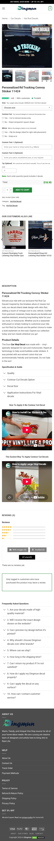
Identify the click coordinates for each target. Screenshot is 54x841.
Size (4, 103)
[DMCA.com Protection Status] (38, 837)
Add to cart (22, 190)
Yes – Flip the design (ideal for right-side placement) (25, 132)
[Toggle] (4, 373)
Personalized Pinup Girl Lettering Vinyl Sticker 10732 (40, 254)
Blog (31, 834)
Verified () (39, 550)
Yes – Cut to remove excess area (18, 118)
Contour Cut (7, 114)
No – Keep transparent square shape (19, 122)
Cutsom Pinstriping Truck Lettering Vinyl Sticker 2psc (13, 254)
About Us (6, 758)
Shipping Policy (9, 798)
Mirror (4, 128)
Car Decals (16, 18)
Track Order (7, 768)
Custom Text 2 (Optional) (12, 153)
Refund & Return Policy (12, 793)
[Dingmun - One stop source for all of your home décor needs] (27, 8)
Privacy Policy (8, 803)
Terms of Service (9, 788)
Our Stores (23, 834)
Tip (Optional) (7, 163)
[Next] (47, 46)
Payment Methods (10, 773)
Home (4, 18)
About (13, 834)
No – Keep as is (11, 136)
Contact (39, 834)
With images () (19, 550)
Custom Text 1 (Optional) (12, 142)
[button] (3, 8)
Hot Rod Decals (31, 18)
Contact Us (7, 763)
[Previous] (6, 46)
